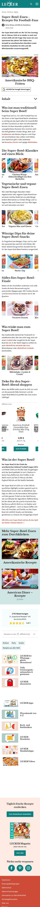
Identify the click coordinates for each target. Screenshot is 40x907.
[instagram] (28, 868)
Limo (28, 345)
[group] (20, 69)
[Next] (35, 66)
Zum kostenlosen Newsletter (20, 814)
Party (16, 12)
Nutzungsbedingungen (10, 883)
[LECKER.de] (10, 4)
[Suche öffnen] (31, 4)
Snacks (21, 643)
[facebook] (11, 868)
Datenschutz (6, 887)
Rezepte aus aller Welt (11, 648)
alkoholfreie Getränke (14, 345)
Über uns (5, 903)
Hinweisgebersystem (9, 899)
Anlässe (10, 12)
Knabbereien (7, 134)
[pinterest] (20, 868)
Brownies (8, 142)
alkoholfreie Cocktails (25, 348)
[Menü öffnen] (37, 4)
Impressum (6, 880)
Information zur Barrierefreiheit (14, 895)
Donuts (15, 142)
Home (4, 12)
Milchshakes (32, 142)
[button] (20, 99)
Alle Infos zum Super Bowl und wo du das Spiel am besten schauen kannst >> (20, 521)
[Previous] (4, 66)
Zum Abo (20, 853)
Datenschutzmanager (10, 891)
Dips (18, 137)
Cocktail (9, 340)
